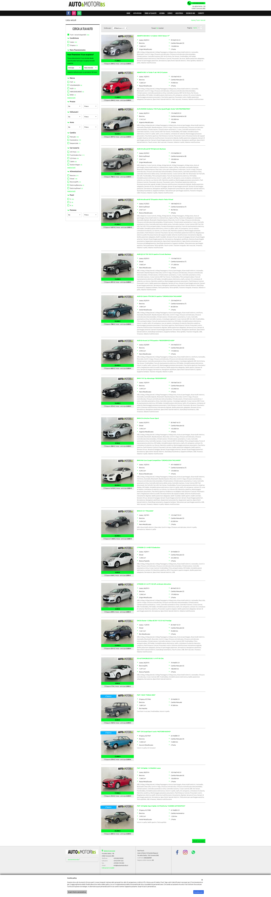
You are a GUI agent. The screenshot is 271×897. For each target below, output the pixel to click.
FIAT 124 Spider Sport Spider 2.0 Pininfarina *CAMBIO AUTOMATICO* (161, 806)
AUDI (73, 88)
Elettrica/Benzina (77, 185)
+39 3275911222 (118, 860)
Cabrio (73, 161)
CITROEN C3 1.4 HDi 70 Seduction (148, 547)
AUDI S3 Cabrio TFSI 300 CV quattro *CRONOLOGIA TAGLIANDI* (159, 296)
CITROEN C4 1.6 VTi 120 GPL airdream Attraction (154, 584)
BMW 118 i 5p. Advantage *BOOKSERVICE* (152, 378)
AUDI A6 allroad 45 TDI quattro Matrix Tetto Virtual (155, 199)
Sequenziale (75, 143)
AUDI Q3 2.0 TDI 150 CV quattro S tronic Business (154, 254)
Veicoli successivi (199, 841)
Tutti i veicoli (200, 20)
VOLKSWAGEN (76, 85)
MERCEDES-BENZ (77, 92)
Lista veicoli (137, 13)
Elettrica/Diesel (76, 188)
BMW (73, 95)
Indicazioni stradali (108, 868)
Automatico (75, 140)
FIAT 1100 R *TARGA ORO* (146, 695)
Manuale (74, 137)
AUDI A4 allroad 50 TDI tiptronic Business (151, 149)
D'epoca (74, 45)
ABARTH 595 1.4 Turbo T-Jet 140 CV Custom (152, 72)
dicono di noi (190, 13)
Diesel (73, 179)
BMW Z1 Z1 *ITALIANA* (145, 511)
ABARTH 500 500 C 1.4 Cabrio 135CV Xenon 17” (153, 36)
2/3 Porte (74, 158)
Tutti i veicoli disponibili (79, 35)
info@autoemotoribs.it (120, 865)
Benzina (74, 175)
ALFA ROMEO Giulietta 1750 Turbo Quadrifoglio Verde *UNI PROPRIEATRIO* (163, 109)
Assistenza (179, 13)
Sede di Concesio (109, 851)
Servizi (170, 13)
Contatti (201, 13)
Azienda (162, 13)
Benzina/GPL (75, 182)
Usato (73, 42)
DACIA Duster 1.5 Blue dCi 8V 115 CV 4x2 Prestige (154, 620)
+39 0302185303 (118, 858)
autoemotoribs (73, 859)
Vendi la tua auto (150, 13)
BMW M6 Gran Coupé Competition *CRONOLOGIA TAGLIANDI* (159, 460)
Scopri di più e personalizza (77, 892)
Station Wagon (76, 165)
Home (128, 13)
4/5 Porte (74, 152)
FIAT (72, 82)
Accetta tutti (198, 892)
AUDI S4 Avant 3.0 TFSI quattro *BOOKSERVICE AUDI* (156, 340)
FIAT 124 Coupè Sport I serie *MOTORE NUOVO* (154, 731)
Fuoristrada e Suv (77, 155)
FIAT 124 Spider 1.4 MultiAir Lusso (149, 768)
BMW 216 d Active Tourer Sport (148, 418)
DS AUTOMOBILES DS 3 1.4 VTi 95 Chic (150, 658)
